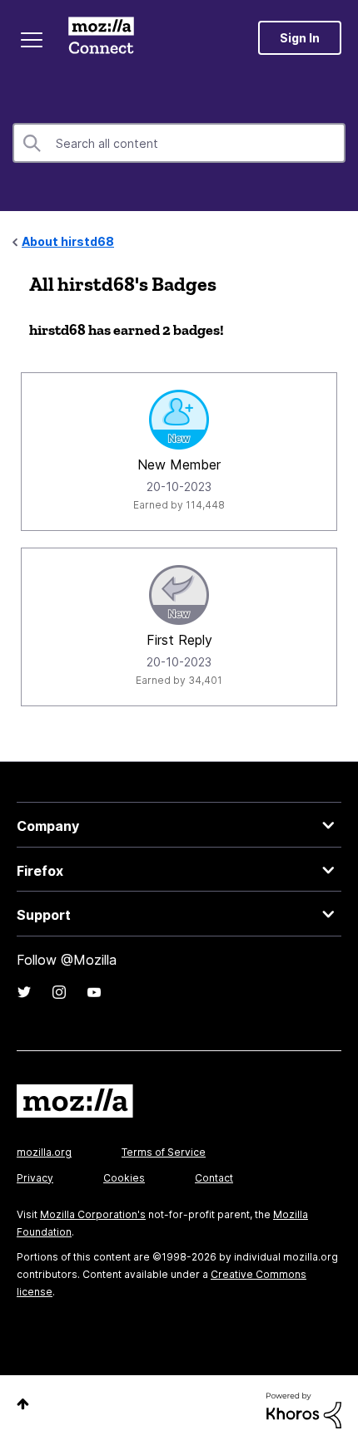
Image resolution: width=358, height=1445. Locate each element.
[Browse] (32, 40)
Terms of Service (164, 1152)
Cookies (124, 1178)
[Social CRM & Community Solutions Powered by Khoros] (303, 1409)
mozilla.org (44, 1152)
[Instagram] (59, 992)
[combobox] (179, 143)
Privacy (35, 1178)
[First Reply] (179, 595)
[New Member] (179, 420)
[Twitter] (24, 992)
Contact (214, 1178)
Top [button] (23, 1404)
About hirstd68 (68, 241)
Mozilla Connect (101, 37)
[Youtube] (94, 992)
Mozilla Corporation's (93, 1214)
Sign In (300, 38)
